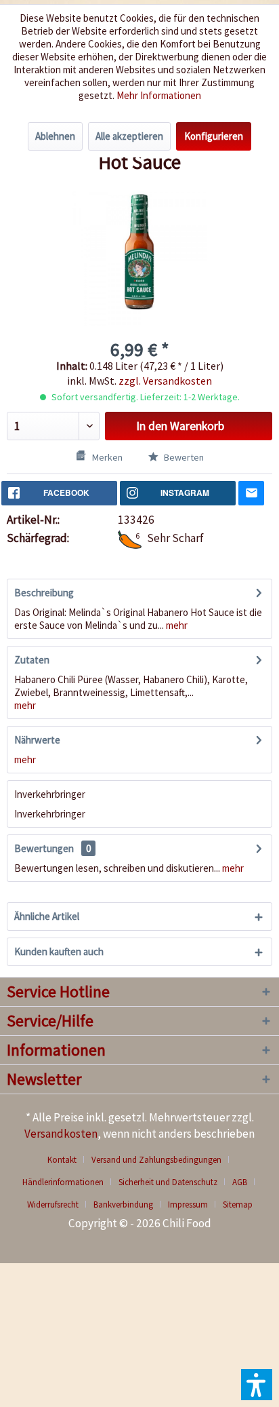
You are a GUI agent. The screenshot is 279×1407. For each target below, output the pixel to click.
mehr (176, 625)
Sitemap (238, 1204)
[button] (256, 1384)
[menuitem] (67, 1160)
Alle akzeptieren (129, 136)
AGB (239, 1182)
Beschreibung (44, 592)
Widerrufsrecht (53, 1204)
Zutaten (31, 659)
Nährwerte (37, 739)
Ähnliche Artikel (46, 916)
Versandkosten (61, 1133)
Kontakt (62, 1159)
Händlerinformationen (63, 1182)
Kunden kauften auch (59, 951)
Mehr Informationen (158, 95)
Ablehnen (55, 136)
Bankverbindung (123, 1204)
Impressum (188, 1204)
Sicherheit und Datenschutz (168, 1182)
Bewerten (183, 457)
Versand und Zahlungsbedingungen (156, 1159)
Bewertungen (44, 848)
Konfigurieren (213, 136)
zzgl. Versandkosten (165, 380)
